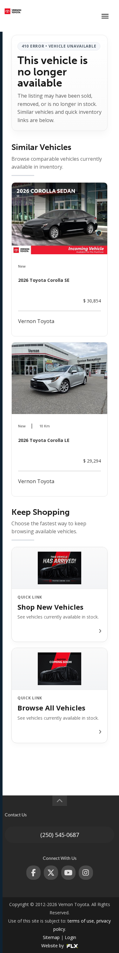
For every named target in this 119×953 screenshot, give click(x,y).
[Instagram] (86, 872)
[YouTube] (68, 872)
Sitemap (51, 937)
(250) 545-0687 (59, 835)
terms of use (81, 921)
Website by (53, 946)
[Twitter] (51, 872)
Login (70, 937)
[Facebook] (33, 872)
